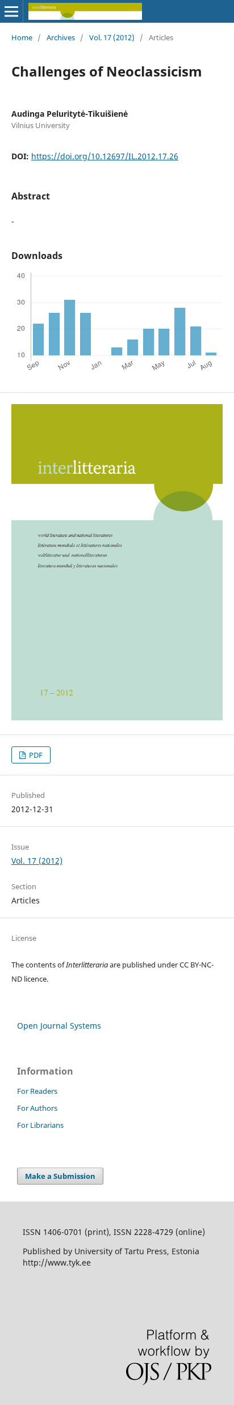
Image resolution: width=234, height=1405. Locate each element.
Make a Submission (60, 1176)
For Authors (37, 1108)
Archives (61, 37)
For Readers (37, 1091)
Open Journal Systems (59, 1025)
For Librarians (40, 1125)
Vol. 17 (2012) (112, 37)
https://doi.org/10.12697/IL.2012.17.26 (104, 156)
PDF (35, 755)
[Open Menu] (11, 11)
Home (21, 37)
